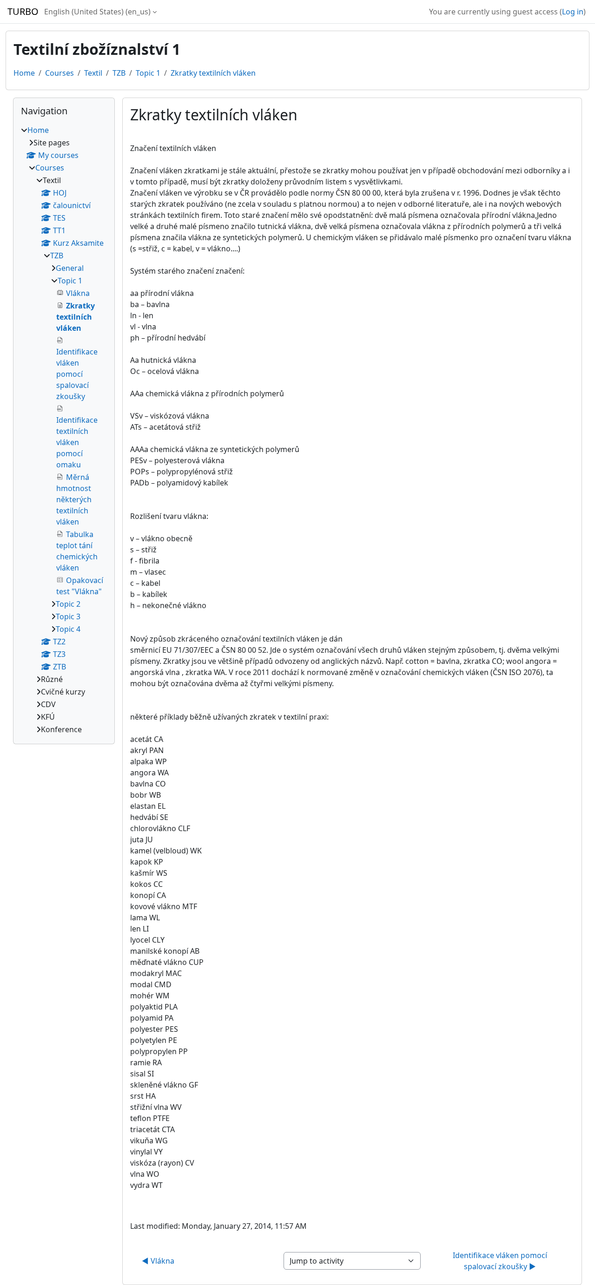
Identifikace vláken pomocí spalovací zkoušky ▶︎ (501, 1261)
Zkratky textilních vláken (213, 73)
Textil (93, 73)
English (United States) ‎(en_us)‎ (97, 12)
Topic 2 (68, 604)
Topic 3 (68, 616)
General (70, 268)
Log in (572, 12)
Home (24, 73)
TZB (119, 73)
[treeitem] (64, 430)
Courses (59, 73)
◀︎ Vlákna (158, 1261)
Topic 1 (148, 73)
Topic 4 (68, 629)
